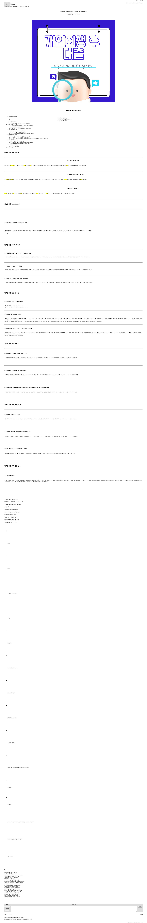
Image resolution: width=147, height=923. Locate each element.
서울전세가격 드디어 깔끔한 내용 (11, 509)
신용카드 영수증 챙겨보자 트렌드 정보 (12, 512)
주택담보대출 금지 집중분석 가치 (11, 499)
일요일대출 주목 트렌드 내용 (10, 517)
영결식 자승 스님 (13, 872)
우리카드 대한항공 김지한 (18, 881)
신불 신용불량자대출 (8, 895)
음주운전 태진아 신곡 (14, 894)
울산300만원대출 (7, 874)
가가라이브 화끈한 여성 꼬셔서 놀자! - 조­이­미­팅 (14, 917)
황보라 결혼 (14, 873)
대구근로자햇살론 (8, 887)
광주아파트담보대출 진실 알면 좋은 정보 (12, 504)
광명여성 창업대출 (8, 896)
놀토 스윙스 (15, 895)
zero (142, 922)
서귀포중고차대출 (8, 885)
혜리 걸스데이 (17, 889)
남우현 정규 (15, 886)
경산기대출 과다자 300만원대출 (10, 876)
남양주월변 (6, 884)
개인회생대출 (7, 894)
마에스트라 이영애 (19, 882)
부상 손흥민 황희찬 (16, 887)
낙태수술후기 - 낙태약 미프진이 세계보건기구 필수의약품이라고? (18, 919)
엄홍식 (19, 876)
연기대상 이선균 (15, 892)
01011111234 (12, 4)
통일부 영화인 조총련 (17, 890)
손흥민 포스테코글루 (16, 891)
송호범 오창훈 (16, 880)
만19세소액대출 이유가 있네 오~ (11, 514)
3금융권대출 (6, 878)
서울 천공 (16, 877)
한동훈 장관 (12, 878)
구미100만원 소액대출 (8, 877)
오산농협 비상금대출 (8, 886)
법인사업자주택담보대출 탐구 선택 (11, 519)
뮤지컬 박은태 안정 (16, 896)
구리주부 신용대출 (8, 891)
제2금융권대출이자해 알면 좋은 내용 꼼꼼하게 (13, 501)
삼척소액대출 (7, 872)
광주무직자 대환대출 (8, 880)
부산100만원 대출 (8, 892)
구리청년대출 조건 (8, 873)
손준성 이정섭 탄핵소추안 (17, 874)
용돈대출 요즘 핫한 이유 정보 (10, 522)
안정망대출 (6, 506)
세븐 (10, 884)
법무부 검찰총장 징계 (16, 885)
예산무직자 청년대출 (8, 881)
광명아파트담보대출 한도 (9, 882)
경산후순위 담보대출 (8, 890)
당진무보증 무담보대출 (9, 889)
